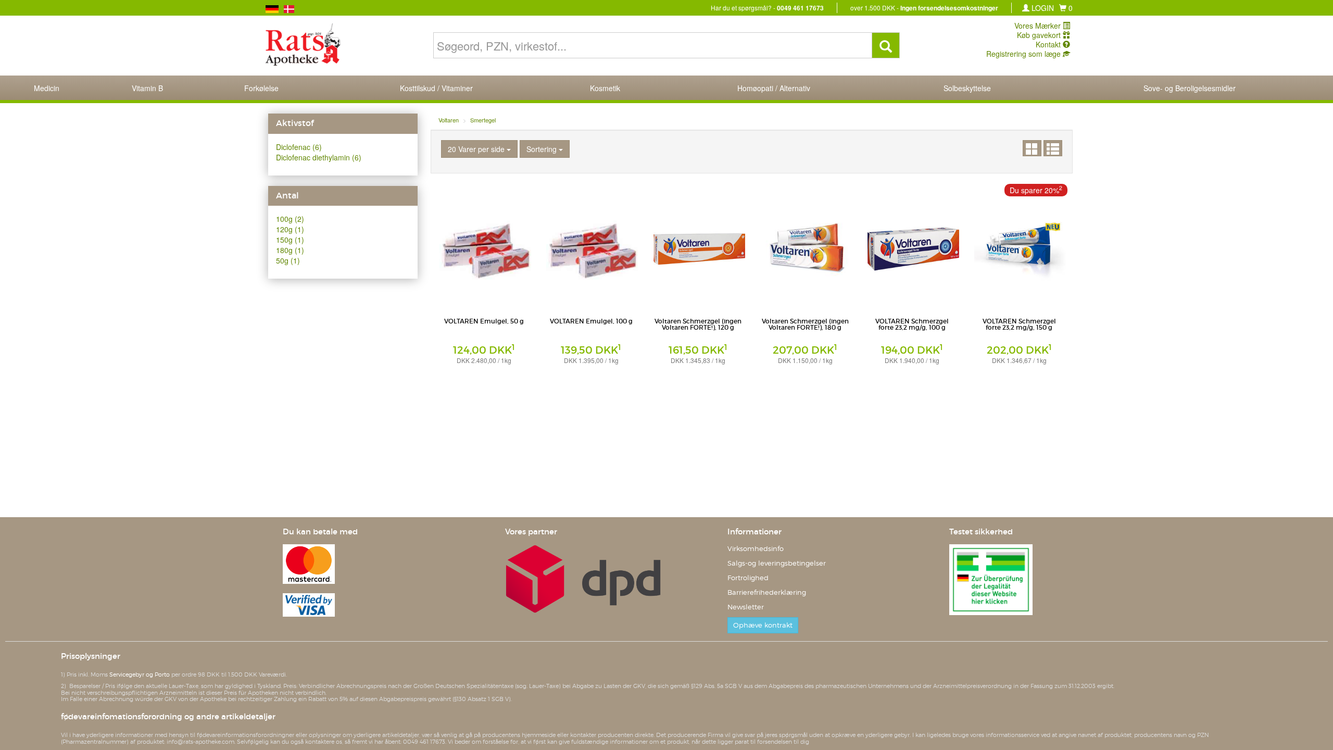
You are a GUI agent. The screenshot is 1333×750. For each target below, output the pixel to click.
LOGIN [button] (1041, 8)
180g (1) (290, 250)
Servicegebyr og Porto (139, 674)
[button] (1066, 8)
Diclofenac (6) (299, 147)
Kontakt (1049, 44)
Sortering (542, 149)
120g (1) (290, 229)
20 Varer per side (477, 149)
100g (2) (290, 219)
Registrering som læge (1024, 53)
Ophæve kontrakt (763, 625)
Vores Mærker (1038, 25)
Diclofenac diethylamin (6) (318, 157)
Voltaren (448, 120)
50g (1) (288, 260)
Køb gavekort (1040, 35)
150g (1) (290, 239)
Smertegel (483, 120)
